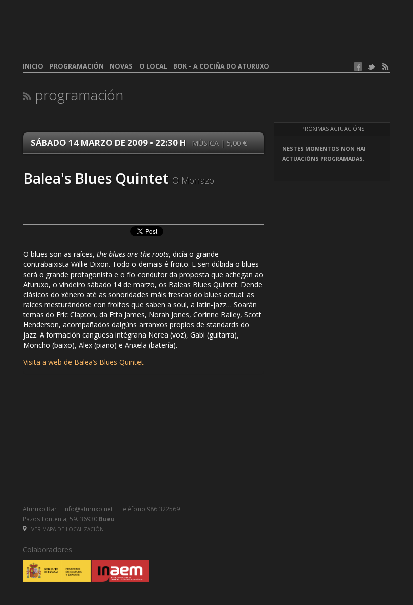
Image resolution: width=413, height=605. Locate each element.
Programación (77, 66)
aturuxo (96, 37)
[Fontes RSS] (385, 67)
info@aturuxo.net (88, 509)
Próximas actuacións (332, 128)
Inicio (33, 66)
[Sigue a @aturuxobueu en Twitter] (371, 67)
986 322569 (163, 509)
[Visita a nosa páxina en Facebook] (358, 66)
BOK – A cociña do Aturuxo (221, 66)
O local (153, 66)
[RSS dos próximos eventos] (27, 96)
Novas (121, 66)
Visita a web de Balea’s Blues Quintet (83, 362)
